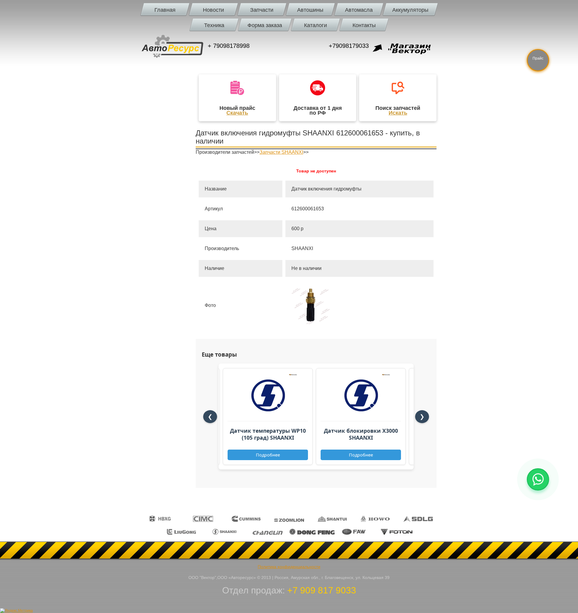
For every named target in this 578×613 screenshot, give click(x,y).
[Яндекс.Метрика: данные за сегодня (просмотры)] (16, 610)
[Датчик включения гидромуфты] (310, 322)
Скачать (237, 113)
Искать (398, 113)
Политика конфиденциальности (289, 566)
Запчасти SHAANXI (281, 152)
